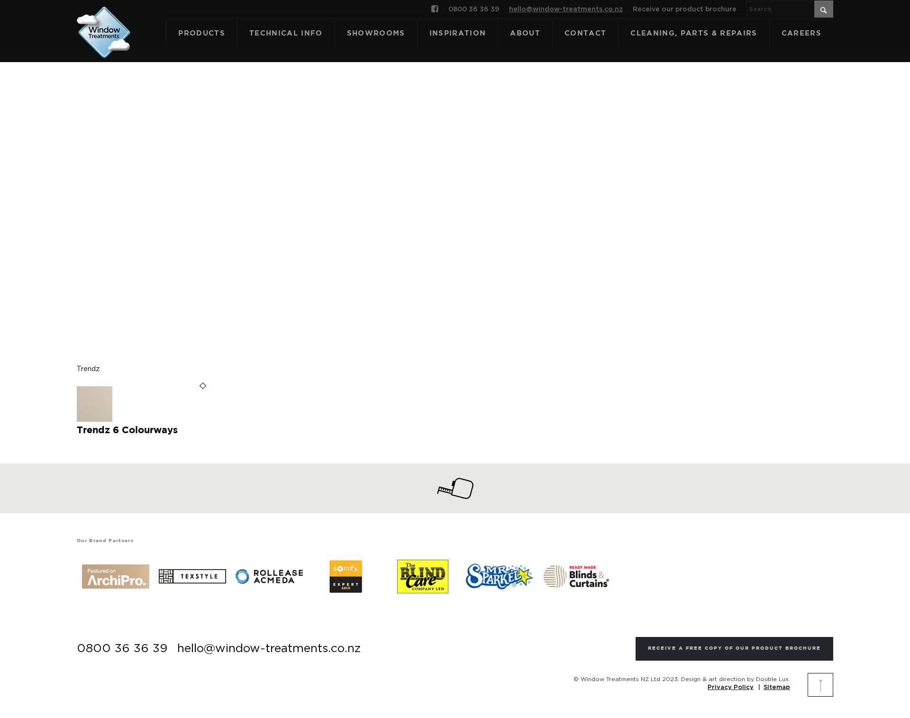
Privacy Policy (731, 687)
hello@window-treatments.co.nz (566, 9)
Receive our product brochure (685, 9)
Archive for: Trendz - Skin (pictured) (455, 198)
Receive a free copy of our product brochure (734, 648)
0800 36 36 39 (473, 9)
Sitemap (777, 687)
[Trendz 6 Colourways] (94, 420)
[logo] (103, 22)
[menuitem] (435, 10)
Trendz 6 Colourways (127, 430)
